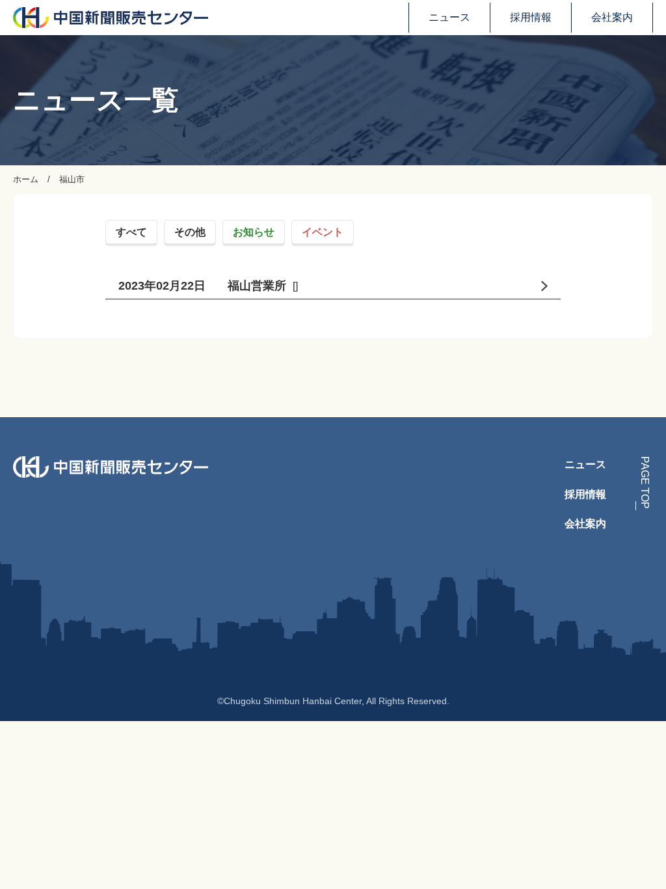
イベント (322, 232)
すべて (131, 232)
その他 (190, 232)
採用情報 (531, 17)
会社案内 (612, 17)
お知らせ (253, 232)
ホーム (25, 179)
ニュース (449, 17)
